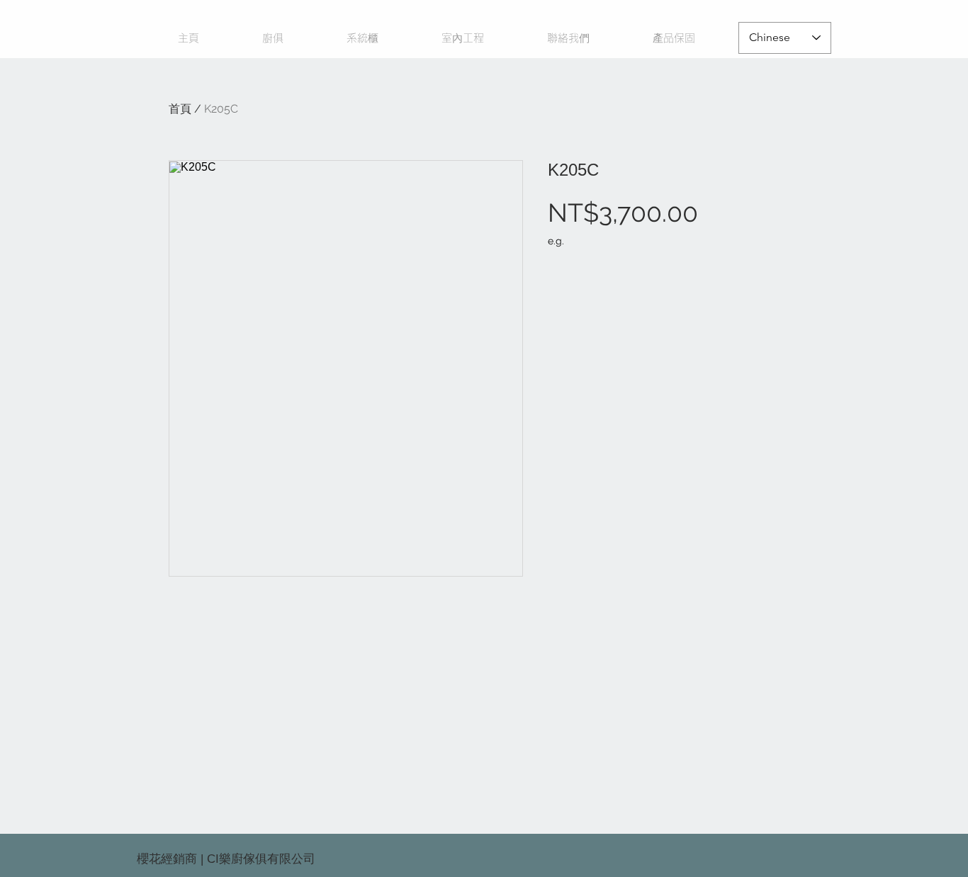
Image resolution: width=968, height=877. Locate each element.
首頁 (180, 108)
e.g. (556, 241)
